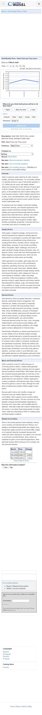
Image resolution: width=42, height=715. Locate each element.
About (18, 706)
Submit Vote (21, 126)
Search (24, 706)
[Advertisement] (21, 35)
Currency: (6, 145)
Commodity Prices (14, 11)
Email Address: (7, 600)
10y (16, 66)
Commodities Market (10, 583)
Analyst (27, 117)
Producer (7, 117)
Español (6, 651)
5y (13, 66)
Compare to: (6, 151)
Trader (14, 117)
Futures (6, 667)
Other (34, 117)
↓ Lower (32, 110)
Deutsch (6, 656)
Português (7, 654)
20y (24, 66)
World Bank (12, 156)
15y (20, 66)
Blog (30, 706)
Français (6, 658)
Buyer (20, 117)
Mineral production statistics (19, 160)
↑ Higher (7, 110)
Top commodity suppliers (18, 163)
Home (4, 11)
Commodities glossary (17, 167)
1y (10, 66)
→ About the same (20, 110)
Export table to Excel (21, 460)
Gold (25, 11)
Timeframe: (7, 121)
